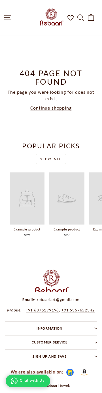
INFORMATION (50, 328)
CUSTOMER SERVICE (49, 342)
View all (51, 159)
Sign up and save (50, 356)
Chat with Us (32, 380)
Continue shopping (50, 108)
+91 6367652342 (78, 310)
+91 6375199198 (42, 310)
